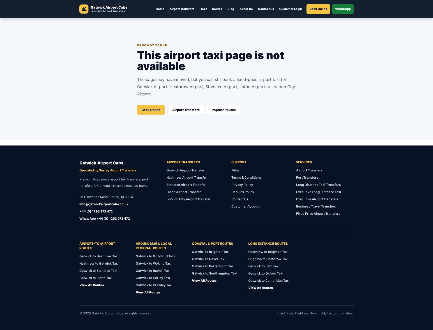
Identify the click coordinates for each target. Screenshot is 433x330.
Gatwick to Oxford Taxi (265, 273)
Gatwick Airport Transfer (185, 170)
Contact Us (266, 9)
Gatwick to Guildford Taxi (155, 256)
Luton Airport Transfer (183, 192)
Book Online (318, 9)
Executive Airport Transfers (317, 199)
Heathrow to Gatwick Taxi (99, 263)
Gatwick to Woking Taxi (154, 263)
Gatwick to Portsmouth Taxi (213, 266)
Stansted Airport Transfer (186, 185)
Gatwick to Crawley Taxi (154, 285)
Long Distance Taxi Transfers (318, 185)
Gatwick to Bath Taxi (263, 266)
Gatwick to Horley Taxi (153, 278)
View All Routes (91, 285)
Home (160, 9)
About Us (246, 9)
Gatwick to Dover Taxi (208, 259)
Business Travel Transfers (316, 206)
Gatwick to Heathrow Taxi (99, 256)
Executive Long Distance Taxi (318, 192)
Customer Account (245, 206)
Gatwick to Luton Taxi (96, 278)
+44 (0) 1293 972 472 (96, 211)
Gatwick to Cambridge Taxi (269, 280)
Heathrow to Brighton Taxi (268, 252)
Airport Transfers (182, 9)
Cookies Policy (242, 192)
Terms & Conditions (246, 177)
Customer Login (290, 9)
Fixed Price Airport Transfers (318, 213)
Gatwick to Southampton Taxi (214, 273)
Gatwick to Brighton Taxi (211, 252)
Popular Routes (224, 110)
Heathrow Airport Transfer (186, 177)
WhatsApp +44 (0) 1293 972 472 (104, 218)
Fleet (203, 9)
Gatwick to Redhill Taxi (153, 270)
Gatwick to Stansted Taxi (98, 270)
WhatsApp (343, 9)
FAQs (235, 170)
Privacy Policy (242, 185)
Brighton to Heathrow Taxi (268, 259)
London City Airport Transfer (188, 199)
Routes (217, 9)
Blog (231, 9)
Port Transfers (307, 177)
